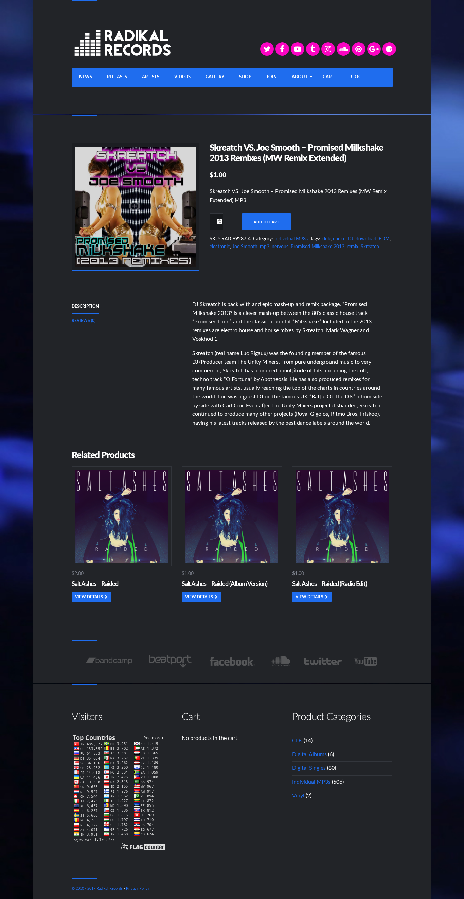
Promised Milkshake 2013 (317, 246)
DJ (350, 239)
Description (85, 306)
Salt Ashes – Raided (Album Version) (224, 584)
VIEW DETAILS (89, 597)
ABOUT (300, 77)
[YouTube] (297, 49)
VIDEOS (182, 77)
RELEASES (117, 77)
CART (328, 77)
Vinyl (298, 795)
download (366, 239)
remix (352, 246)
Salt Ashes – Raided (95, 584)
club (326, 239)
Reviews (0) (83, 321)
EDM (384, 239)
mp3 (264, 246)
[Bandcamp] (109, 661)
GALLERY (215, 77)
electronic (220, 246)
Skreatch (370, 246)
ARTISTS (150, 77)
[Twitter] (267, 49)
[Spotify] (389, 49)
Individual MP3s (291, 239)
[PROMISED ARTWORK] (135, 206)
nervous (280, 246)
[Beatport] (170, 661)
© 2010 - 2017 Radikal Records (97, 888)
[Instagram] (328, 49)
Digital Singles (309, 768)
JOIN (271, 77)
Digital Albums (309, 754)
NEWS (85, 77)
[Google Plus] (374, 49)
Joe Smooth (244, 246)
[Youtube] (366, 661)
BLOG (355, 77)
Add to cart (266, 222)
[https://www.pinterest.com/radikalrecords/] (358, 49)
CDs (297, 740)
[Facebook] (282, 49)
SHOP (245, 77)
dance (339, 239)
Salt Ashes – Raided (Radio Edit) (329, 584)
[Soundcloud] (343, 49)
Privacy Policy (137, 888)
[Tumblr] (313, 49)
